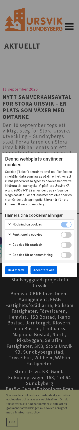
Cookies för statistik (27, 244)
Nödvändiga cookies (27, 224)
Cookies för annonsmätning (32, 255)
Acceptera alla (43, 270)
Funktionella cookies (27, 234)
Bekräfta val (16, 270)
